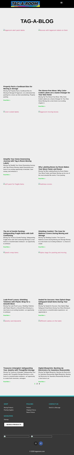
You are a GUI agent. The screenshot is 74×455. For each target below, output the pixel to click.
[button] (61, 2)
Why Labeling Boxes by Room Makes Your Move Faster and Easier (53, 168)
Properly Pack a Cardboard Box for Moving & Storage (17, 88)
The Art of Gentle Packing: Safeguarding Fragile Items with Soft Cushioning (18, 233)
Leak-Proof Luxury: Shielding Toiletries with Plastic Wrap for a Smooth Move (16, 302)
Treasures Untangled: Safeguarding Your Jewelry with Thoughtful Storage (18, 369)
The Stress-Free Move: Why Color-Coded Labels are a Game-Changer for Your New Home (54, 93)
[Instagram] (36, 443)
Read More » (6, 100)
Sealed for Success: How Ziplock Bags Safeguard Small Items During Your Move (54, 302)
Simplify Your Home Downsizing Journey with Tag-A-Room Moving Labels (17, 161)
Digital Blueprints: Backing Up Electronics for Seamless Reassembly (54, 369)
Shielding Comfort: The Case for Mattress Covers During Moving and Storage (53, 233)
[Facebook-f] (41, 443)
